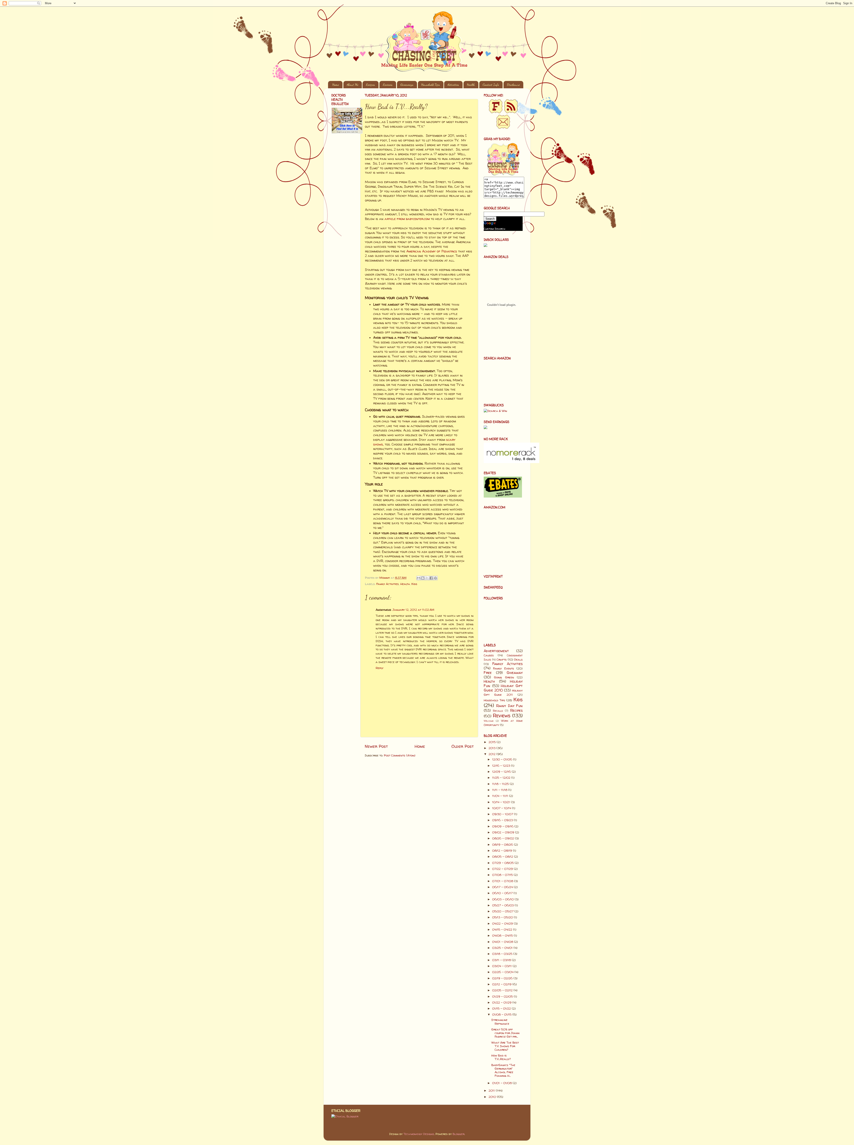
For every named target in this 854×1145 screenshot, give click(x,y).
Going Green (504, 677)
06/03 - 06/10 (503, 899)
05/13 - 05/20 (503, 917)
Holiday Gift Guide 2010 (503, 688)
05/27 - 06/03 (503, 905)
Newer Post (376, 746)
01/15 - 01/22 (502, 1008)
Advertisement (496, 650)
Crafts (502, 659)
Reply (379, 668)
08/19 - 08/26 (503, 845)
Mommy (385, 578)
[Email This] (418, 578)
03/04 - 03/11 (502, 966)
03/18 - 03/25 (502, 954)
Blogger (458, 1134)
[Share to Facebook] (431, 578)
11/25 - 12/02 (501, 778)
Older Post (462, 746)
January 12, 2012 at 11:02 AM (413, 610)
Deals (518, 659)
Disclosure (513, 85)
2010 (493, 1097)
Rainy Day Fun (509, 705)
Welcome (488, 720)
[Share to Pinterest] (435, 578)
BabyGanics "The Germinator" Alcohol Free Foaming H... (503, 1070)
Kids (414, 584)
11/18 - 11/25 (501, 784)
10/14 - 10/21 (501, 802)
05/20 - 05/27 (503, 911)
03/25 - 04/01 (503, 948)
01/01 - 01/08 (502, 1083)
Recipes (370, 85)
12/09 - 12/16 (502, 772)
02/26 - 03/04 (503, 972)
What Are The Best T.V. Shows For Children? (505, 1046)
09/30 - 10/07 (503, 814)
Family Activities (387, 584)
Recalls (498, 711)
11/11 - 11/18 (500, 790)
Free (488, 672)
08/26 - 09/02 (503, 838)
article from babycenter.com (407, 218)
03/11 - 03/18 (502, 960)
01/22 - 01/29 (502, 1002)
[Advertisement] (344, 208)
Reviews (388, 85)
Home (335, 85)
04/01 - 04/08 (503, 942)
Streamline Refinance (500, 1021)
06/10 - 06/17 (503, 893)
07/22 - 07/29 (503, 869)
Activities (453, 85)
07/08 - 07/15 (503, 875)
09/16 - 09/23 (503, 820)
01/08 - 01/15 (502, 1014)
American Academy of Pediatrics (431, 251)
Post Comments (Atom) (399, 755)
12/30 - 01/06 (502, 759)
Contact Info (491, 85)
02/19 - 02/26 (503, 978)
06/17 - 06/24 (503, 887)
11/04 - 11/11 (500, 796)
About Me (352, 85)
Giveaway (515, 672)
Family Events (503, 668)
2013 (492, 748)
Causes (489, 655)
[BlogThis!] (423, 578)
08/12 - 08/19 (502, 851)
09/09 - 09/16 (503, 826)
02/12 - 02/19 (502, 984)
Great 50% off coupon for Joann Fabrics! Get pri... (505, 1032)
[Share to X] (427, 578)
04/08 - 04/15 (503, 935)
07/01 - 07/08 (503, 881)
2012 (492, 754)
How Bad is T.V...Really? (501, 1057)
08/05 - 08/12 (503, 857)
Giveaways (406, 85)
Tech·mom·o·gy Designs (418, 1134)
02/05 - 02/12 (503, 990)
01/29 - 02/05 (503, 996)
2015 (493, 742)
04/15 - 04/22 (502, 929)
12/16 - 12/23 (501, 766)
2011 (492, 1091)
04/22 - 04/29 (503, 923)
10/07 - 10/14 (502, 808)
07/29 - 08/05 (503, 863)
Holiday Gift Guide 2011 (503, 692)
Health (471, 85)
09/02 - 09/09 (503, 832)
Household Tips (430, 85)
